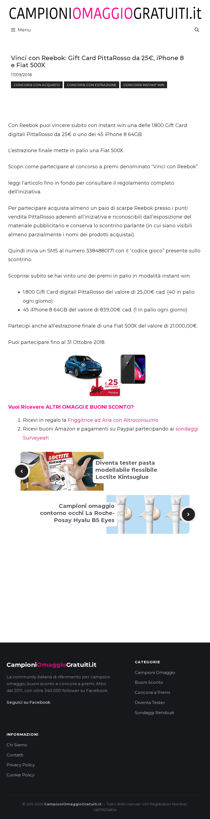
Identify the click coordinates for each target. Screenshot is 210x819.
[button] (197, 30)
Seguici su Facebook (28, 702)
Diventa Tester (150, 702)
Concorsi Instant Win (143, 85)
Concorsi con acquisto (37, 85)
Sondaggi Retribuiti (154, 712)
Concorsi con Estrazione (91, 85)
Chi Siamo (17, 744)
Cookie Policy (20, 774)
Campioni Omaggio (155, 672)
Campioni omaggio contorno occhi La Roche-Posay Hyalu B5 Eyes (77, 513)
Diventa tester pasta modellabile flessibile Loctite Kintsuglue (126, 469)
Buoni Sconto (149, 682)
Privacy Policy (21, 764)
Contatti (15, 755)
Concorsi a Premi (152, 692)
